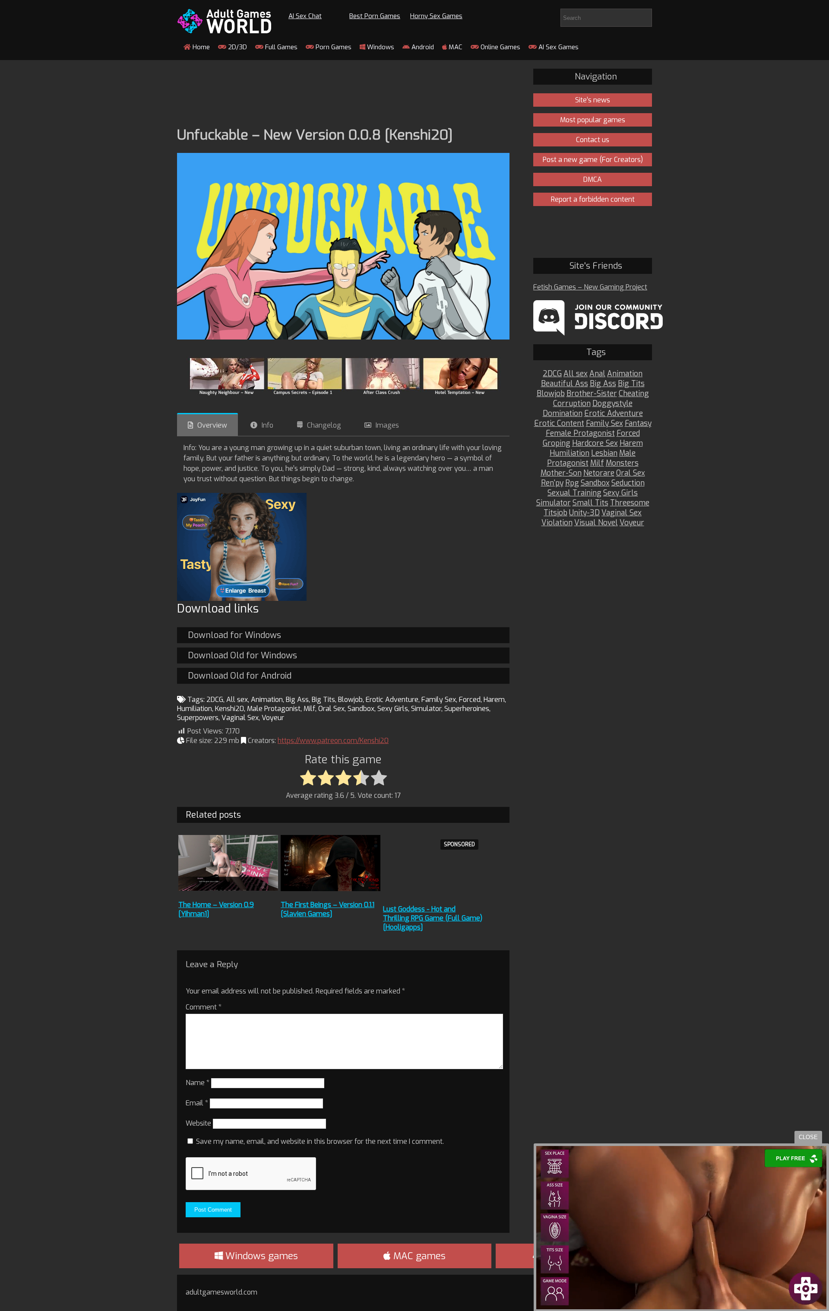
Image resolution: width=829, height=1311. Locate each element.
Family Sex (438, 699)
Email (197, 1103)
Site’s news (592, 100)
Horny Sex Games (436, 16)
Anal (597, 374)
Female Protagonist (580, 433)
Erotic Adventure (392, 699)
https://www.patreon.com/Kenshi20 (333, 740)
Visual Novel (596, 523)
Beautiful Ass (564, 384)
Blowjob (350, 699)
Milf (309, 708)
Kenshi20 (229, 708)
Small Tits (590, 503)
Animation (267, 699)
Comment (203, 1007)
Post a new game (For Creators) (593, 159)
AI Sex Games (558, 47)
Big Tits (323, 699)
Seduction (628, 483)
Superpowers (197, 717)
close (808, 1137)
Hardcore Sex (595, 443)
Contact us (592, 139)
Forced (470, 699)
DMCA (592, 179)
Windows (379, 47)
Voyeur (273, 717)
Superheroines (466, 708)
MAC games (418, 1256)
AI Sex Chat (305, 16)
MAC (454, 47)
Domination (562, 414)
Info (267, 425)
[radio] (308, 778)
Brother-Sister (591, 394)
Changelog (324, 425)
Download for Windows (234, 635)
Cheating (634, 394)
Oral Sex (331, 708)
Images (387, 425)
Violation (557, 523)
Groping (556, 443)
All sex (237, 699)
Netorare (598, 473)
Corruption (572, 404)
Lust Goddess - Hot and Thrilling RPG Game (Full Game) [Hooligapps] (432, 918)
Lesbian (604, 453)
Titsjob (555, 513)
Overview (212, 425)
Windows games (260, 1256)
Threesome (629, 503)
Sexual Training (574, 493)
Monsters (622, 463)
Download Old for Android (239, 676)
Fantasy (638, 424)
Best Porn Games (374, 16)
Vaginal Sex (240, 717)
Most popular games (592, 119)
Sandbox (361, 708)
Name (197, 1082)
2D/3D (236, 47)
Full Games (280, 47)
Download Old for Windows (242, 655)
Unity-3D (584, 513)
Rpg (572, 483)
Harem (494, 699)
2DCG (214, 699)
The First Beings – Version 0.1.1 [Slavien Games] (327, 909)
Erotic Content (559, 424)
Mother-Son (561, 473)
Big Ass (297, 699)
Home (200, 47)
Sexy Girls (392, 708)
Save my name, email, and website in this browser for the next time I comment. (320, 1141)
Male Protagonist (274, 708)
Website (198, 1123)
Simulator (426, 708)
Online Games (499, 47)
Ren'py (552, 483)
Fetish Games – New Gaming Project (590, 287)
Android (422, 47)
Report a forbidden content (593, 199)
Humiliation (194, 708)
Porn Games (332, 47)
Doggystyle (612, 404)
